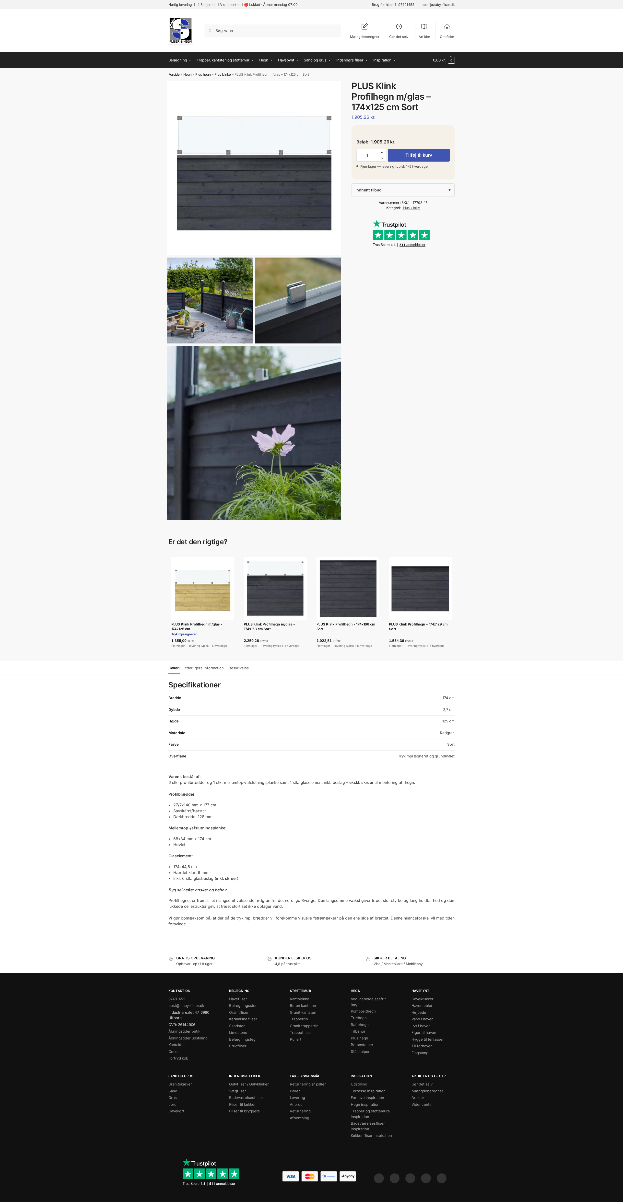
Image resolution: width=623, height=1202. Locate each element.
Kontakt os (177, 1044)
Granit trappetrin (304, 1026)
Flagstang (419, 1052)
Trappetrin (299, 1019)
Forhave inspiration (367, 1097)
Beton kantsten (303, 1005)
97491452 (406, 4)
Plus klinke (222, 74)
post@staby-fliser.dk (438, 4)
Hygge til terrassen (428, 1039)
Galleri (174, 668)
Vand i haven (422, 1019)
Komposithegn (363, 1011)
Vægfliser (237, 1091)
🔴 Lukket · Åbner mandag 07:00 (271, 4)
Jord (172, 1104)
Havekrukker (422, 999)
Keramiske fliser (243, 1019)
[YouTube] (442, 1178)
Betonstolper (362, 1044)
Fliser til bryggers (244, 1111)
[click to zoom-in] (254, 168)
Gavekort (176, 1111)
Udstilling (359, 1084)
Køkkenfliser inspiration (371, 1135)
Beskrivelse (239, 668)
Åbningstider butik (184, 1031)
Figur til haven (423, 1032)
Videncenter (230, 4)
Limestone (238, 1032)
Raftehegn (360, 1024)
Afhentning (299, 1118)
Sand (172, 1091)
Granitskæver (180, 1084)
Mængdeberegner (364, 37)
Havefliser (238, 999)
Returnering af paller (308, 1084)
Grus (172, 1097)
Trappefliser (300, 1032)
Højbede (418, 1012)
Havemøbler (422, 1005)
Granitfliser (239, 1012)
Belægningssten (243, 1005)
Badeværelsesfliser (246, 1097)
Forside (174, 74)
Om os (173, 1051)
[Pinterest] (410, 1178)
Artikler (424, 37)
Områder (447, 37)
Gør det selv (399, 37)
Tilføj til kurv (418, 155)
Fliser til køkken (243, 1104)
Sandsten (237, 1026)
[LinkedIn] (426, 1178)
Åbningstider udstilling (188, 1038)
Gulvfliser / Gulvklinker (249, 1084)
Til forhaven (422, 1046)
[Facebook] (379, 1178)
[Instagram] (395, 1178)
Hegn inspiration (365, 1104)
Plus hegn (203, 74)
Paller (295, 1091)
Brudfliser (238, 1046)
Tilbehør (358, 1031)
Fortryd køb (178, 1058)
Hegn (187, 74)
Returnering (300, 1111)
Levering (297, 1097)
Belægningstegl (243, 1039)
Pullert (295, 1039)
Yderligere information (204, 668)
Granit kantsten (303, 1012)
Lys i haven (421, 1026)
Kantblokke (299, 999)
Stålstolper (360, 1051)
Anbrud (296, 1104)
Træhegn (359, 1017)
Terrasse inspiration (368, 1091)
